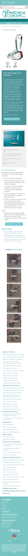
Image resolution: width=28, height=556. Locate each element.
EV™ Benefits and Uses (12, 150)
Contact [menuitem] (4, 507)
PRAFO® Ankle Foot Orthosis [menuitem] (11, 479)
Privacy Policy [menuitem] (6, 509)
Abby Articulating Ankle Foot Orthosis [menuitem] (13, 354)
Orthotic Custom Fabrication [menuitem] (11, 442)
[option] (14, 65)
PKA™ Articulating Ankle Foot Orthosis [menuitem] (13, 477)
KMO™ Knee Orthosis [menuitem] (9, 469)
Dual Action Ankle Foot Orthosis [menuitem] (12, 366)
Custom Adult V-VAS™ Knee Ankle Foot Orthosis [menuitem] (13, 419)
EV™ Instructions (10, 163)
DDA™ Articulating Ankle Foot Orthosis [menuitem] (14, 465)
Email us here (5, 527)
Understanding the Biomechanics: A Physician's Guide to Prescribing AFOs (15, 236)
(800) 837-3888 (7, 522)
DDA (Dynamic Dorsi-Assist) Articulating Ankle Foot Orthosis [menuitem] (12, 362)
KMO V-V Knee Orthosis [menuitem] (9, 427)
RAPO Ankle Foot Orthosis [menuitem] (10, 375)
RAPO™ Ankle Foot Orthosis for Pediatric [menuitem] (11, 482)
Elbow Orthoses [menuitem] (7, 434)
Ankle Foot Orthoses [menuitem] (8, 352)
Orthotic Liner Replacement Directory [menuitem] (13, 491)
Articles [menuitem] (4, 504)
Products (5, 26)
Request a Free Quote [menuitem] (14, 23)
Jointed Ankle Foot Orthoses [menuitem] (11, 385)
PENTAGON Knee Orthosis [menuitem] (10, 429)
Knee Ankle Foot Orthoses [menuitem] (10, 411)
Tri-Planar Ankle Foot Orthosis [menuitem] (11, 383)
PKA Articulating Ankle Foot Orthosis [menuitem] (13, 371)
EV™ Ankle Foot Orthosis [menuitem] (10, 368)
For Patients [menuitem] (5, 502)
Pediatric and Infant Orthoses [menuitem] (11, 457)
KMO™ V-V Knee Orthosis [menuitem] (10, 472)
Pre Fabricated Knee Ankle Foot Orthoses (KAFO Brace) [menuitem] (12, 414)
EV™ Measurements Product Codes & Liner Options (14, 154)
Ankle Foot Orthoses (15, 26)
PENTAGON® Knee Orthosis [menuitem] (10, 474)
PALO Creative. (16, 541)
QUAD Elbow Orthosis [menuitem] (9, 439)
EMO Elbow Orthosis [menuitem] (8, 437)
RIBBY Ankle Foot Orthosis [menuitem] (10, 378)
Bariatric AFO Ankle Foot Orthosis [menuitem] (12, 359)
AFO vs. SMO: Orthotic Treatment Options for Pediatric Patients (13, 232)
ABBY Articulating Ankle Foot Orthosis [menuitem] (13, 460)
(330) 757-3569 (6, 523)
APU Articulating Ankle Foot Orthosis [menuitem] (13, 357)
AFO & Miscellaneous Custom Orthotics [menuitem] (11, 449)
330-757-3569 (9, 3)
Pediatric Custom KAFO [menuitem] (9, 455)
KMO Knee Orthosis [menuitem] (8, 425)
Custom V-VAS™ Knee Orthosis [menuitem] (12, 432)
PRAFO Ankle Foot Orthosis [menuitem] (10, 373)
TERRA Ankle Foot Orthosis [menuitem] (10, 380)
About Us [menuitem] (4, 505)
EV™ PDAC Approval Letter (13, 158)
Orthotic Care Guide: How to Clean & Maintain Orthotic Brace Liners (14, 240)
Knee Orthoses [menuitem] (6, 422)
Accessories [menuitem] (6, 493)
